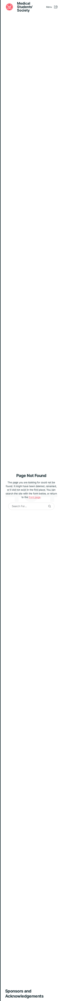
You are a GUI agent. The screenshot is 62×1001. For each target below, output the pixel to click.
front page (34, 497)
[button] (52, 7)
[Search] (49, 506)
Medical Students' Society (25, 7)
